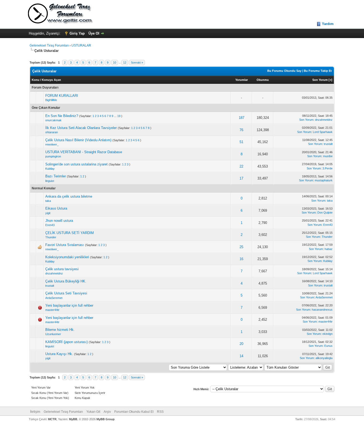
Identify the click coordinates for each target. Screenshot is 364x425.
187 (241, 118)
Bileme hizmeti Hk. (60, 330)
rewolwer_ (52, 144)
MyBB (73, 419)
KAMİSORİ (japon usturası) (66, 342)
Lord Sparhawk (323, 132)
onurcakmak (53, 120)
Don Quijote (325, 212)
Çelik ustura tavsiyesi (62, 269)
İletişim (35, 412)
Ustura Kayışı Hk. (59, 354)
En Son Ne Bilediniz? (61, 116)
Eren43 (50, 225)
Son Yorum (320, 79)
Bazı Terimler (55, 176)
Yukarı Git (93, 412)
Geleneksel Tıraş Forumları (49, 45)
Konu (35, 79)
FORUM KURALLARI (61, 96)
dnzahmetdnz (324, 119)
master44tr (52, 309)
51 (241, 142)
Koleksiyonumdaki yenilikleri (67, 257)
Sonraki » (137, 62)
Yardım (328, 24)
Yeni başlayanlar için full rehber (69, 305)
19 (118, 116)
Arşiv (107, 412)
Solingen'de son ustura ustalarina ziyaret (76, 164)
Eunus (328, 345)
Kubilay (50, 168)
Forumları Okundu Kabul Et (133, 412)
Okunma (263, 79)
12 (124, 62)
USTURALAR (81, 45)
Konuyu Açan (51, 79)
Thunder (50, 237)
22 (241, 166)
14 (241, 356)
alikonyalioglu (324, 358)
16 (241, 259)
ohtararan (51, 132)
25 (241, 247)
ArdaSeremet (53, 297)
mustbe (328, 156)
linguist (49, 180)
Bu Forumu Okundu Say (284, 70)
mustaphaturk (324, 180)
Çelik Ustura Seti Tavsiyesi (66, 293)
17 (241, 178)
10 (114, 62)
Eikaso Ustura (56, 208)
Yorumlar (241, 79)
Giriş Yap (77, 33)
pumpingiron (53, 156)
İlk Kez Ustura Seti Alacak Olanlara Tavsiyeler (81, 128)
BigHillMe (51, 100)
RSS (160, 412)
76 (241, 130)
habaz (329, 249)
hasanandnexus (322, 309)
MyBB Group (105, 419)
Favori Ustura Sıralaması (64, 245)
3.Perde (327, 168)
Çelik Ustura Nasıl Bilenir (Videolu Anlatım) (78, 140)
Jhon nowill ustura (59, 221)
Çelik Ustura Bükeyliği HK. (65, 281)
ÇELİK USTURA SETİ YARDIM (69, 233)
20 (241, 344)
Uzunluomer (53, 334)
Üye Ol (93, 33)
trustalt (328, 143)
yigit (47, 213)
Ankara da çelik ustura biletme (68, 196)
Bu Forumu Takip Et (318, 70)
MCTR (52, 419)
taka (48, 200)
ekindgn (327, 333)
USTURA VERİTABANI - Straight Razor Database (83, 152)
